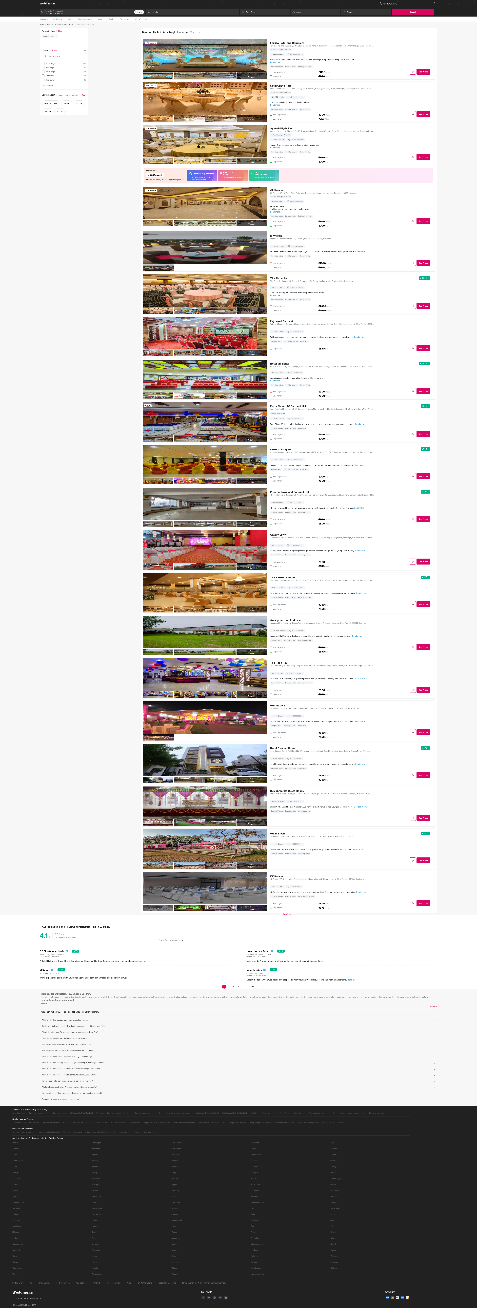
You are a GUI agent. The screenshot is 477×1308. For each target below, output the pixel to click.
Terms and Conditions (462, 1293)
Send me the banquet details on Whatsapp (444, 42)
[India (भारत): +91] (429, 36)
